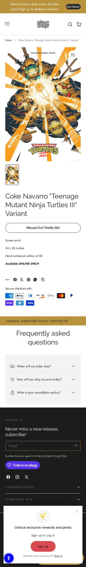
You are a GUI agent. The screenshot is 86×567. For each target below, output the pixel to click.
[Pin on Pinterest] (28, 280)
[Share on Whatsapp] (35, 280)
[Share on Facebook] (15, 280)
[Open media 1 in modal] (73, 55)
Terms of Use (44, 456)
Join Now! (73, 6)
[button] (7, 24)
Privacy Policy (60, 456)
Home (8, 40)
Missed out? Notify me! (43, 228)
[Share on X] (22, 280)
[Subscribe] (75, 445)
